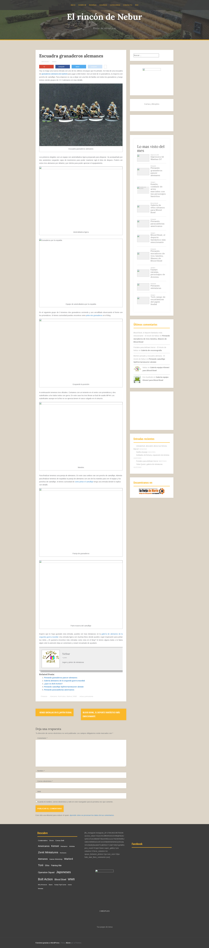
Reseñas (92, 5)
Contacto (127, 5)
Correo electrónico (45, 781)
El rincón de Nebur (104, 16)
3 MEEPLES (105, 911)
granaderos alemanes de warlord (54, 74)
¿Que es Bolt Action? (53, 684)
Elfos (47, 865)
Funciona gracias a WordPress (47, 943)
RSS (136, 5)
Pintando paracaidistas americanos (59, 690)
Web (39, 791)
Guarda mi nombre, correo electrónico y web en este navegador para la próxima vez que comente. (75, 802)
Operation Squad (46, 872)
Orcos (51, 840)
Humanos (64, 846)
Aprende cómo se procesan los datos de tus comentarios (92, 815)
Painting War (56, 865)
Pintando (44, 696)
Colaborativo (43, 840)
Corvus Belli (59, 840)
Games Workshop (55, 859)
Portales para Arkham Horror (147, 461)
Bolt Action (62, 696)
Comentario (42, 738)
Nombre (41, 771)
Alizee (68, 943)
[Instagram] (137, 125)
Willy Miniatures (42, 884)
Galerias (103, 5)
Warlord (69, 696)
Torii (40, 865)
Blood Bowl (60, 879)
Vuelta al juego (141, 452)
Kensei (55, 846)
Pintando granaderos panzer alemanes (60, 678)
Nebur (54, 61)
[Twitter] (145, 125)
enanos (70, 884)
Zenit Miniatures (48, 852)
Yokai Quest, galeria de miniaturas (149, 464)
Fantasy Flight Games (60, 884)
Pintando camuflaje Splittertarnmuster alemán (64, 687)
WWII (75, 696)
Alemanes (53, 696)
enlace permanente (86, 696)
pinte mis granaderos (94, 315)
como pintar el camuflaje (84, 482)
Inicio (73, 5)
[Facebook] (153, 125)
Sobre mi (82, 5)
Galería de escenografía (151, 350)
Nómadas (40, 888)
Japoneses (63, 872)
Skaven (51, 884)
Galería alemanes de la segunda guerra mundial (64, 681)
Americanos (43, 846)
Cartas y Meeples (151, 104)
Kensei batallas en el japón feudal (55, 712)
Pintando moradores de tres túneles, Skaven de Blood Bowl (152, 339)
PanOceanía (63, 853)
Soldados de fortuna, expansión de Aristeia (152, 455)
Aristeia (72, 846)
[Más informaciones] (105, 67)
